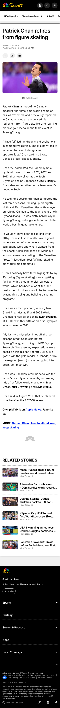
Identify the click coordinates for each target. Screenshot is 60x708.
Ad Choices (36, 675)
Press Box (24, 675)
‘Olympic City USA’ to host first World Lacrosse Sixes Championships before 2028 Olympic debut (38, 514)
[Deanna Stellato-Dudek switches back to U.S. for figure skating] (10, 501)
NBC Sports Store (10, 675)
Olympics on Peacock (32, 16)
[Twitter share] (12, 55)
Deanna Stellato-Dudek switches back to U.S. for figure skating (35, 500)
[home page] (13, 5)
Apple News (33, 409)
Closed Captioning (29, 673)
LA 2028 (50, 16)
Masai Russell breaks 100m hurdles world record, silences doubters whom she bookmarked (38, 471)
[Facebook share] (5, 55)
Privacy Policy (49, 675)
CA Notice (30, 677)
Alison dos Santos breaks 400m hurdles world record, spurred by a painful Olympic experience (38, 486)
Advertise (6, 673)
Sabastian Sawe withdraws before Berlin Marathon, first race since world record (37, 543)
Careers (16, 673)
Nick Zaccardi (12, 45)
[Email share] (19, 55)
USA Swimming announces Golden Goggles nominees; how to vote (37, 529)
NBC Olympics (11, 16)
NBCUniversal (20, 682)
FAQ (41, 673)
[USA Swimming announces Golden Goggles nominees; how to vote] (10, 530)
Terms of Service (44, 677)
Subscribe (9, 591)
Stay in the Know (11, 579)
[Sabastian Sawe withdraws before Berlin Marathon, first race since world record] (10, 544)
